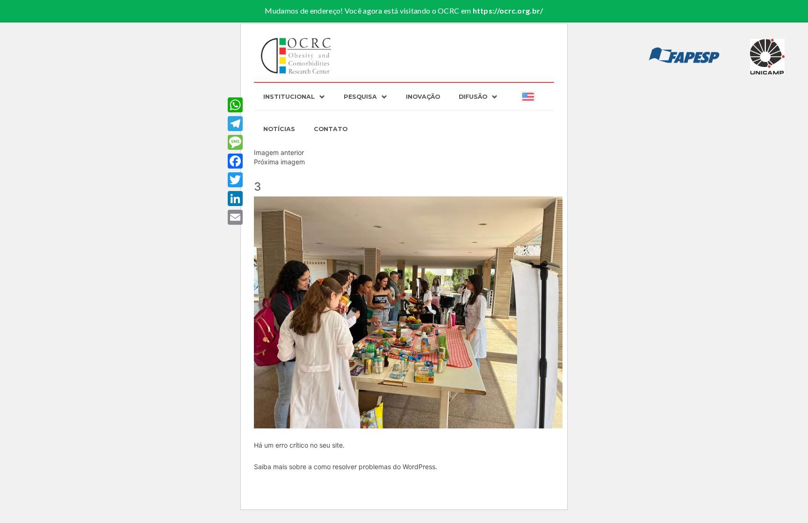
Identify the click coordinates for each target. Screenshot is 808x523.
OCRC (296, 56)
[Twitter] (235, 179)
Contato (330, 129)
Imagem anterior (279, 152)
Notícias (279, 129)
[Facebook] (235, 161)
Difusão (473, 96)
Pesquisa (360, 96)
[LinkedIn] (235, 198)
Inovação (423, 96)
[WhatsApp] (235, 105)
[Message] (235, 142)
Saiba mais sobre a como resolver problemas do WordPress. (345, 467)
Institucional (289, 96)
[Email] (235, 217)
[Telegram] (235, 123)
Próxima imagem (279, 162)
